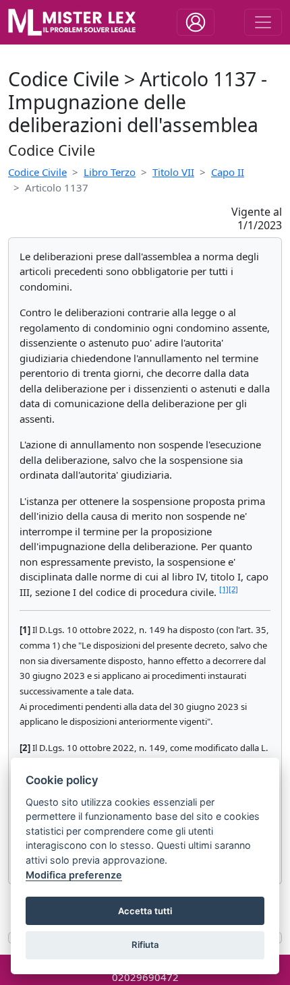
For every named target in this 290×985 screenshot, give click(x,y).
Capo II (227, 172)
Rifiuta (145, 944)
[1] (224, 589)
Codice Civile (37, 172)
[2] (233, 589)
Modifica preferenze (74, 874)
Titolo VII (173, 172)
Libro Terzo (110, 172)
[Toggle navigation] (195, 22)
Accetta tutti (145, 910)
